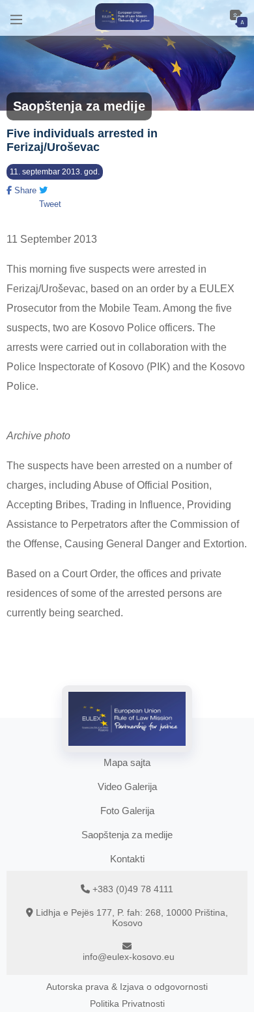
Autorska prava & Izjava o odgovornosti (127, 986)
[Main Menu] (16, 18)
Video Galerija (127, 786)
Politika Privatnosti (127, 1003)
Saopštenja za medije (127, 834)
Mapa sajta (127, 762)
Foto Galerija (127, 810)
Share (24, 190)
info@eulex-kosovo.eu (129, 956)
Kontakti (127, 858)
